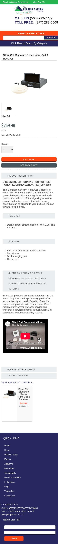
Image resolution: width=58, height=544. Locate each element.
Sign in (6, 2)
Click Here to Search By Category (29, 43)
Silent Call (5, 116)
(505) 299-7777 (41, 18)
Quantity (4, 144)
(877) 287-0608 (46, 22)
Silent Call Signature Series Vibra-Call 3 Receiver (23, 394)
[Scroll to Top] (54, 427)
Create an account (19, 2)
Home (7, 445)
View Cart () (39, 2)
